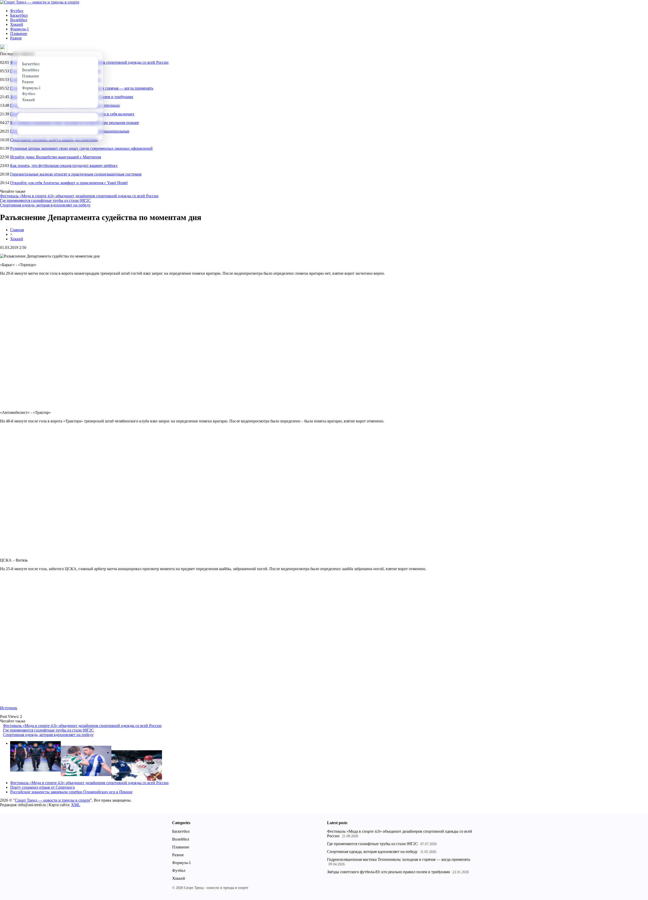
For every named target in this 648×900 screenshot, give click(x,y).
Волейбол (18, 20)
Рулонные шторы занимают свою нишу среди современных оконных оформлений (81, 148)
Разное (16, 38)
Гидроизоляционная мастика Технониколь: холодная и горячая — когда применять (398, 859)
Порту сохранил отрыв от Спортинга (42, 787)
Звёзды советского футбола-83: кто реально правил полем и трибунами (388, 872)
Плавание (18, 33)
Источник (8, 708)
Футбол (16, 11)
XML (75, 805)
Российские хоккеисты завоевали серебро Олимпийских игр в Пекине (71, 792)
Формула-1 (19, 29)
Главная (17, 230)
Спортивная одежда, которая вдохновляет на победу (45, 205)
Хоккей (16, 24)
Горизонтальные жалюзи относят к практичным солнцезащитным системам (75, 174)
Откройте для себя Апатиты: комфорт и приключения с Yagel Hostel (69, 183)
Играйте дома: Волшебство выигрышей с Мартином (55, 157)
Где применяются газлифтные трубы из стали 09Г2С (45, 200)
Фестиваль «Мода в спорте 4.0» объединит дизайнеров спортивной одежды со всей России (79, 196)
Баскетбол (19, 15)
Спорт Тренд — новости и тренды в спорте (52, 800)
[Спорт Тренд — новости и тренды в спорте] (39, 2)
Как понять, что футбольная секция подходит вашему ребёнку (64, 165)
